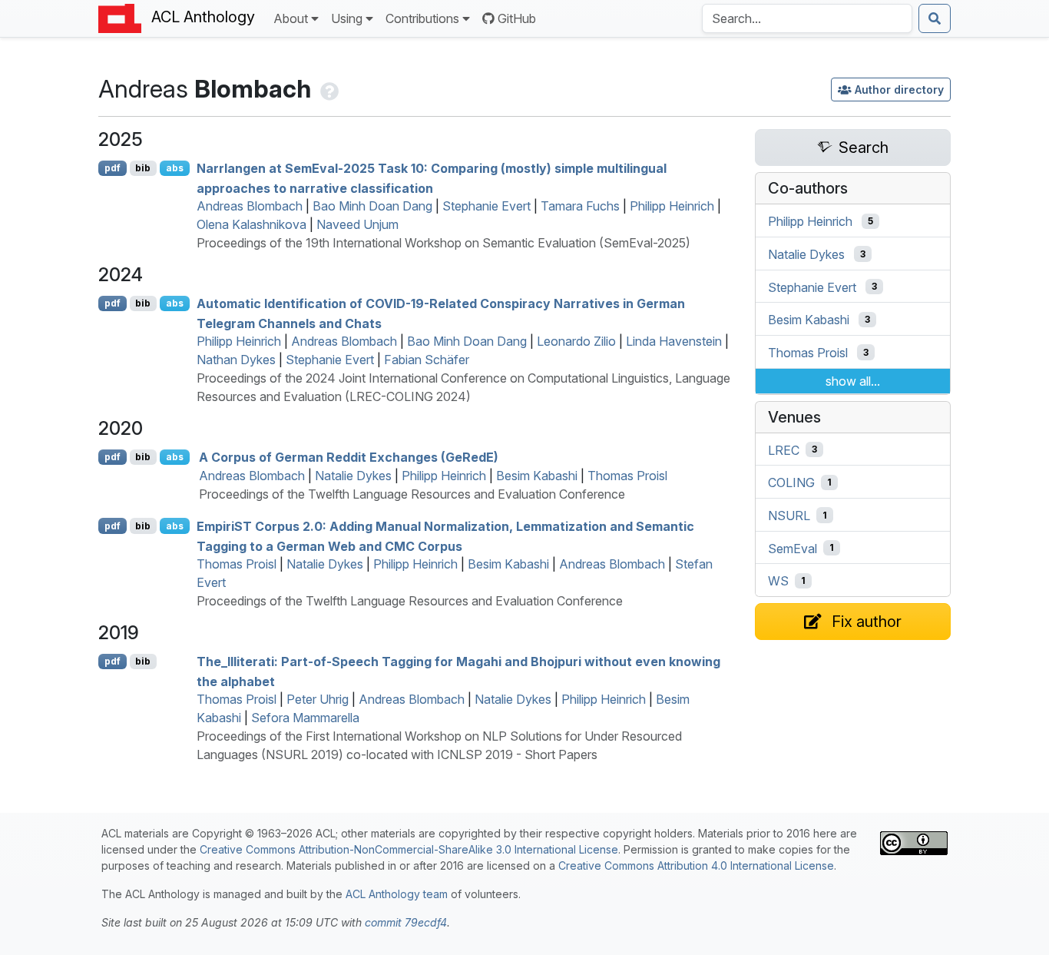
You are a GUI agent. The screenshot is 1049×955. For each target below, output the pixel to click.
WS (778, 581)
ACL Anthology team (397, 893)
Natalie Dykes (353, 475)
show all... (853, 381)
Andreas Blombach (250, 206)
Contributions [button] (422, 18)
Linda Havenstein (674, 341)
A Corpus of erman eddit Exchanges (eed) (348, 457)
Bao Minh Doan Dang (372, 206)
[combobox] (807, 18)
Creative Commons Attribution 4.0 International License (696, 865)
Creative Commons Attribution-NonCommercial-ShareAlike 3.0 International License (409, 849)
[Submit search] (934, 18)
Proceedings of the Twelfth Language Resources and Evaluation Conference (412, 494)
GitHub (517, 18)
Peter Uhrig (317, 699)
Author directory (899, 89)
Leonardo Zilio (576, 341)
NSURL (789, 515)
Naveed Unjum (357, 224)
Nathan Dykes (236, 359)
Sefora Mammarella (305, 717)
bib (143, 168)
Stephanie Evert (486, 206)
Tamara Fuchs (580, 206)
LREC (783, 449)
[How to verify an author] (328, 89)
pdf (112, 168)
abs (175, 168)
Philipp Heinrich (672, 206)
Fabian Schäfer (426, 359)
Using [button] (346, 18)
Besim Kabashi (536, 475)
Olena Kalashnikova (251, 224)
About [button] (290, 18)
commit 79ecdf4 (406, 922)
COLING (791, 482)
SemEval (792, 547)
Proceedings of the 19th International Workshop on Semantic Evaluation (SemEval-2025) (443, 242)
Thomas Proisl (627, 475)
